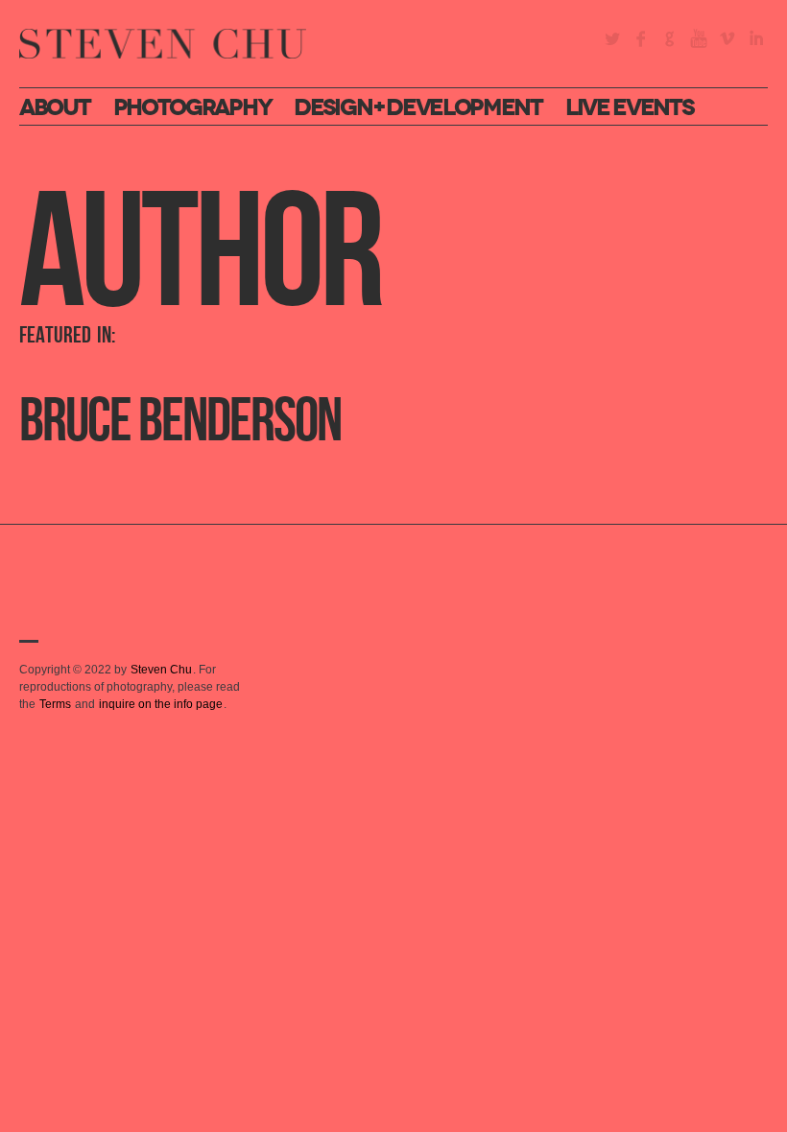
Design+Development (418, 107)
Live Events (629, 107)
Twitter (612, 38)
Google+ (670, 38)
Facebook (641, 38)
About (54, 107)
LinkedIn (756, 38)
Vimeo (727, 38)
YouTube (698, 38)
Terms (55, 704)
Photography (192, 107)
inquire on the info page (161, 704)
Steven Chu (161, 669)
